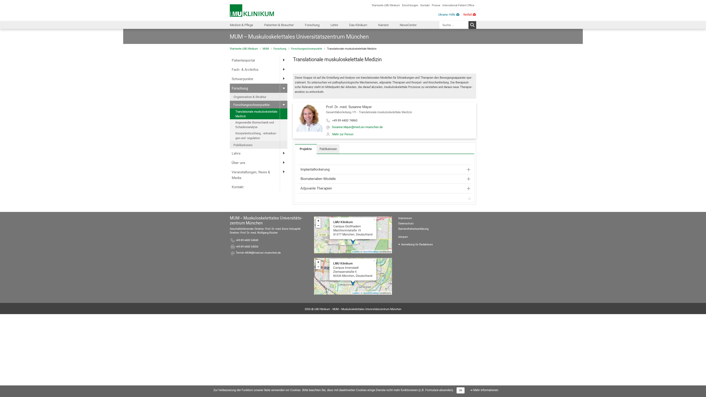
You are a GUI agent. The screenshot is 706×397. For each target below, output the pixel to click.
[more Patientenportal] (283, 60)
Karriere (383, 25)
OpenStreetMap (371, 251)
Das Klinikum (358, 25)
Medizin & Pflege (241, 25)
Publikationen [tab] (328, 149)
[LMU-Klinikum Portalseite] (252, 10)
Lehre (334, 25)
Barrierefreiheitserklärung (413, 228)
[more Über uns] (283, 163)
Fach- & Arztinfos (245, 69)
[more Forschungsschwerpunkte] (283, 104)
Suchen (472, 25)
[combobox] (457, 25)
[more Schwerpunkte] (283, 79)
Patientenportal (243, 60)
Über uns (238, 163)
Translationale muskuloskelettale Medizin (256, 114)
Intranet (403, 237)
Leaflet (355, 251)
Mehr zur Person (342, 134)
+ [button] (318, 221)
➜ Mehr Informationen (484, 390)
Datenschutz (406, 223)
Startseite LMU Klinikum (386, 5)
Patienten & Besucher (279, 25)
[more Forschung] (283, 88)
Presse (436, 5)
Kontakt (425, 5)
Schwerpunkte (242, 79)
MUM (266, 48)
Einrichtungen (410, 5)
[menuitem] (241, 25)
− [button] (318, 225)
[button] (357, 127)
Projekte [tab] (306, 149)
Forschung (312, 25)
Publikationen (242, 145)
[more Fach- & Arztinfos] (283, 69)
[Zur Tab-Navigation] (469, 199)
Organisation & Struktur (249, 97)
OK (460, 390)
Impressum (405, 218)
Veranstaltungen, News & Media (251, 175)
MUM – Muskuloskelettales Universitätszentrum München (299, 36)
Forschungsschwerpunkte (306, 48)
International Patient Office (458, 5)
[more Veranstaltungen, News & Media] (283, 172)
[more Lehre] (283, 153)
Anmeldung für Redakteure (417, 244)
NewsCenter (408, 25)
